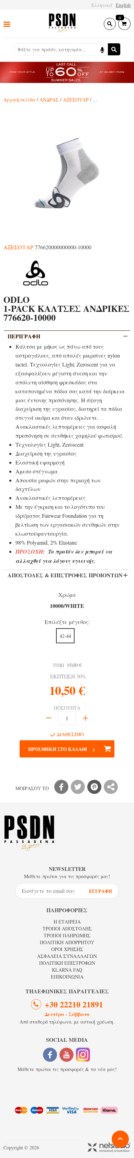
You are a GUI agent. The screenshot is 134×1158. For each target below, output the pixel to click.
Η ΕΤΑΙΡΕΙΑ (67, 921)
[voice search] (102, 49)
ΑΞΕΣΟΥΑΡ (76, 99)
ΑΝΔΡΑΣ (49, 99)
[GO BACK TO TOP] (120, 1139)
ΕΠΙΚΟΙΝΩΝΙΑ (67, 976)
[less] (48, 718)
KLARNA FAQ (67, 969)
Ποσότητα (67, 708)
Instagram (83, 1055)
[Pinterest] (94, 787)
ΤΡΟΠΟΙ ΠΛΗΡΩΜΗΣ (67, 935)
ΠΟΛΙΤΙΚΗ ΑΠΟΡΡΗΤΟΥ (67, 942)
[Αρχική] (62, 23)
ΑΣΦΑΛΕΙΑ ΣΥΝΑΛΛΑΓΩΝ (67, 956)
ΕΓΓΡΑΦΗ (100, 891)
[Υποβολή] (114, 49)
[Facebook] (61, 787)
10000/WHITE (67, 606)
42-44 (65, 636)
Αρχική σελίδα (19, 99)
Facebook (50, 1055)
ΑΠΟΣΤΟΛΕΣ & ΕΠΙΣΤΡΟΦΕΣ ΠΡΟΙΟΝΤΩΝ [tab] (65, 575)
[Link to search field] (110, 24)
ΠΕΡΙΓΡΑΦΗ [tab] (24, 336)
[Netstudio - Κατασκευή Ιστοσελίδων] (109, 1148)
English (123, 5)
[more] (85, 718)
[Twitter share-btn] (78, 787)
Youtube (66, 1055)
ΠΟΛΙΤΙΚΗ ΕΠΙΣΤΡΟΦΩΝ (67, 963)
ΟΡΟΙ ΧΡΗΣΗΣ (67, 949)
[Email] (111, 787)
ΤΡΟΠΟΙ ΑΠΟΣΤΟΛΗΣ (67, 928)
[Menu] (6, 24)
